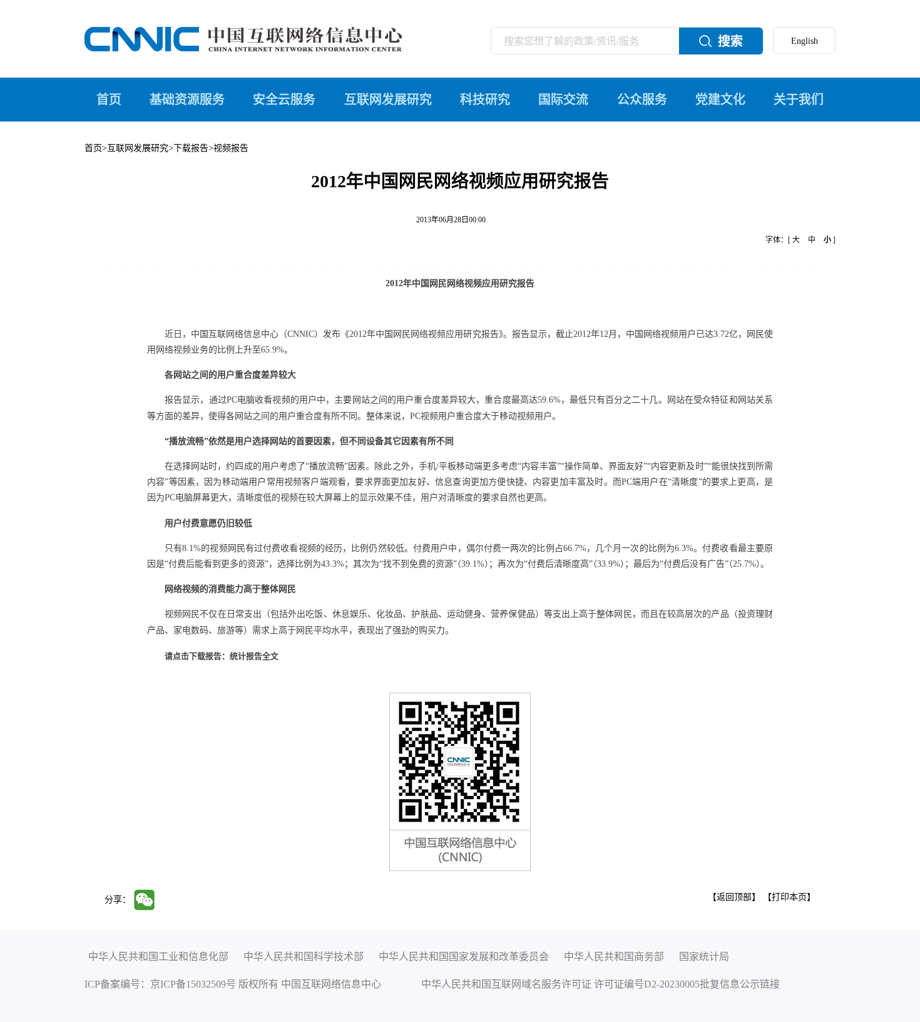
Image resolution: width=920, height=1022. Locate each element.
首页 (108, 99)
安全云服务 (284, 99)
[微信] (147, 899)
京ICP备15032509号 (193, 984)
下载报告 (190, 148)
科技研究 (485, 99)
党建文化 (720, 99)
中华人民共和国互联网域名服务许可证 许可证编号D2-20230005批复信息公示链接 (600, 984)
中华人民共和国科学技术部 (303, 956)
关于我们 (799, 99)
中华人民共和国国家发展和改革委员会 (464, 956)
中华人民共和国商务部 (614, 956)
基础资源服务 (187, 99)
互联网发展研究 (388, 99)
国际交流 (563, 99)
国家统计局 (704, 956)
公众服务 (642, 99)
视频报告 (230, 148)
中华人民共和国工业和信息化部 (158, 956)
